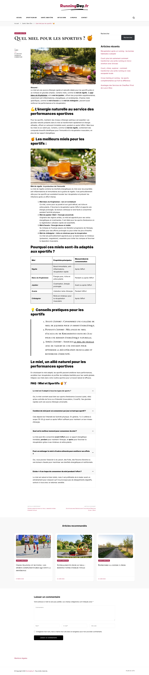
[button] (63, 391)
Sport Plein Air (31, 17)
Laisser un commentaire (20, 56)
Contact (84, 17)
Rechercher (105, 34)
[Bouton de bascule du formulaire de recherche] (134, 18)
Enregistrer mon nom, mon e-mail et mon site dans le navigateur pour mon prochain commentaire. (69, 631)
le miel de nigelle (84, 341)
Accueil (19, 17)
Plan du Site (130, 670)
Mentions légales (20, 658)
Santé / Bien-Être (47, 17)
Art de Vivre (61, 17)
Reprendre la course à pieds (112, 565)
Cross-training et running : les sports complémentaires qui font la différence (33, 568)
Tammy (16, 50)
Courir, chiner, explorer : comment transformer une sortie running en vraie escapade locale (115, 70)
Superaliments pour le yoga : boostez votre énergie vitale (71, 566)
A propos (73, 17)
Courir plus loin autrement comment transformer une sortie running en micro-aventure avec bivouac (116, 61)
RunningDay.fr (30, 671)
